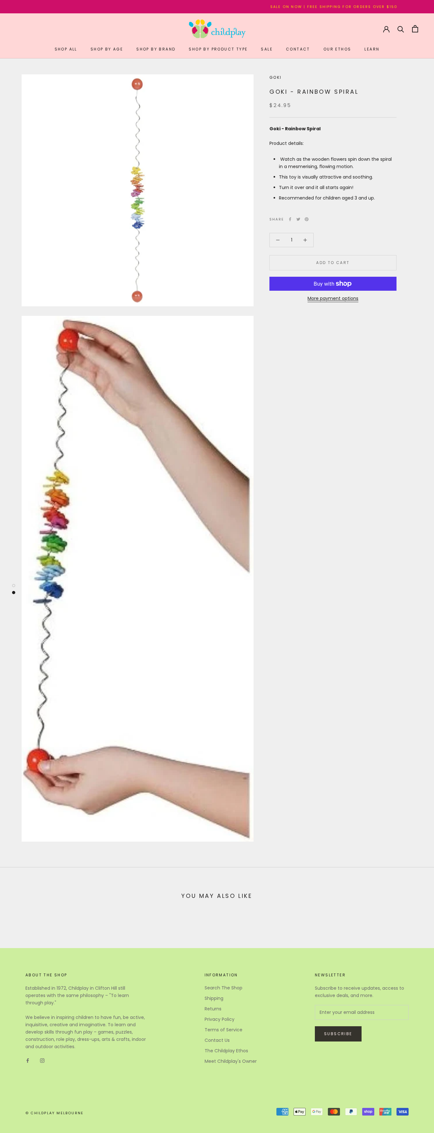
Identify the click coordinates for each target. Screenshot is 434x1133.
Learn (371, 49)
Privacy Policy (219, 1019)
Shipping (214, 998)
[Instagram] (42, 1060)
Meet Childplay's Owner (231, 1061)
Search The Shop (223, 988)
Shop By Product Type (218, 49)
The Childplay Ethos (226, 1051)
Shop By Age (107, 49)
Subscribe (338, 1033)
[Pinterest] (307, 219)
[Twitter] (298, 219)
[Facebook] (290, 219)
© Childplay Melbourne (54, 1113)
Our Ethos (337, 49)
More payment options (333, 298)
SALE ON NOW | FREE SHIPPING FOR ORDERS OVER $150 (310, 6)
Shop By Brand (155, 49)
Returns (213, 1009)
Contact (298, 49)
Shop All (66, 49)
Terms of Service (223, 1030)
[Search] (400, 28)
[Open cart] (415, 28)
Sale (267, 49)
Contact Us (217, 1040)
